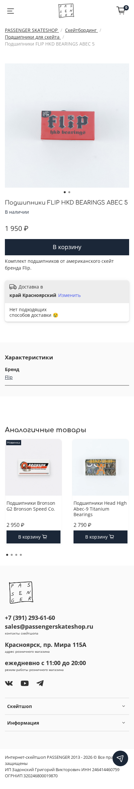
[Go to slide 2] (69, 192)
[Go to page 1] (7, 555)
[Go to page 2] (12, 555)
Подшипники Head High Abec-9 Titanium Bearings (100, 508)
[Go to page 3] (16, 555)
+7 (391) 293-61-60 (30, 618)
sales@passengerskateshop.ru (49, 626)
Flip (9, 377)
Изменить (69, 295)
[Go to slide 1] (65, 192)
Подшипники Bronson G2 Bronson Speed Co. (31, 506)
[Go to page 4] (21, 555)
